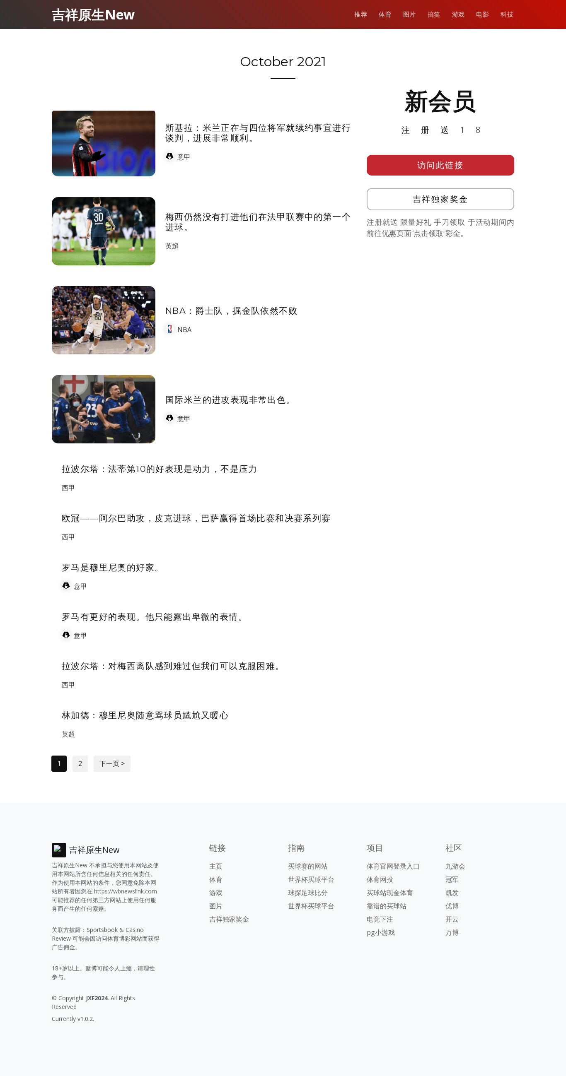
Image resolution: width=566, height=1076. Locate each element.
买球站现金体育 (390, 892)
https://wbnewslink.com (125, 891)
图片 (409, 14)
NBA (184, 329)
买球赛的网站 (308, 866)
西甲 (68, 487)
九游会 (455, 866)
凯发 (452, 892)
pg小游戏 (381, 932)
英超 (172, 245)
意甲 (184, 156)
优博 (452, 905)
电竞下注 (380, 919)
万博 (452, 932)
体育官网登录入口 (393, 866)
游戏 (458, 14)
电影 (482, 14)
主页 (216, 866)
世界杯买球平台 (311, 879)
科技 (507, 14)
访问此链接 (440, 165)
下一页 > (112, 763)
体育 (385, 14)
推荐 (360, 14)
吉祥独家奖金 (441, 199)
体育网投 (380, 879)
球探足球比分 (308, 892)
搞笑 (434, 14)
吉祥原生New (93, 14)
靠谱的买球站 (386, 905)
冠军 (452, 879)
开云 (452, 919)
